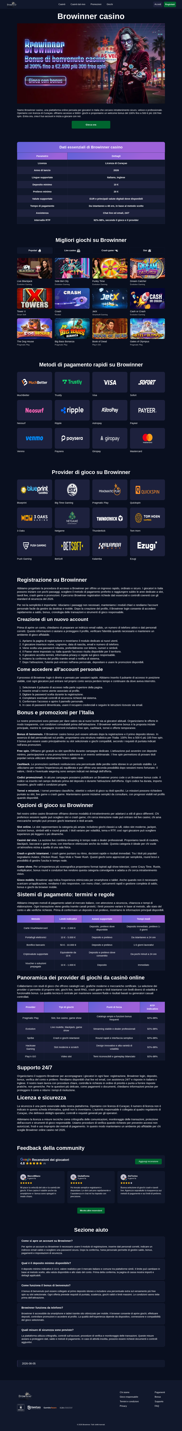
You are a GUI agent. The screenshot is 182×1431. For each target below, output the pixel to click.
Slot (145, 250)
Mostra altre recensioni (91, 1211)
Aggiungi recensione (148, 1161)
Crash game (108, 250)
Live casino (70, 250)
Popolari (33, 250)
